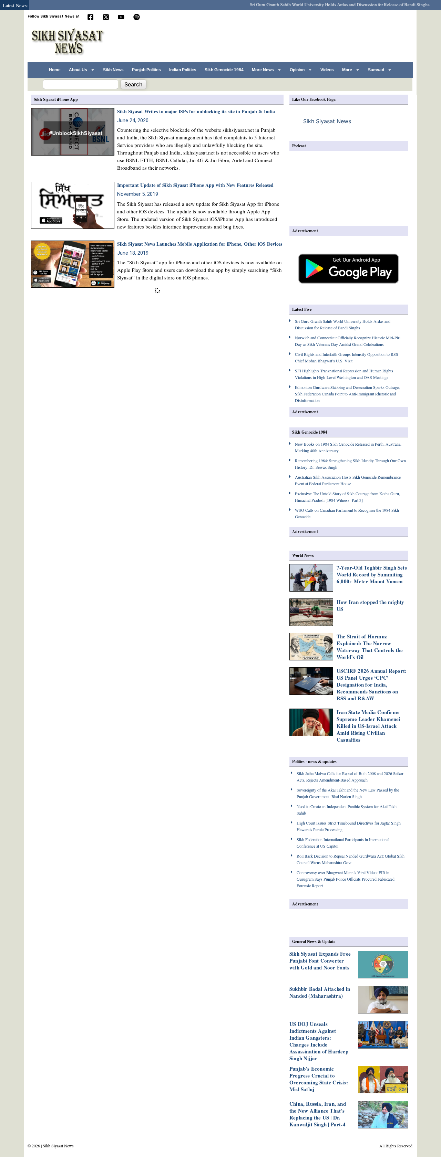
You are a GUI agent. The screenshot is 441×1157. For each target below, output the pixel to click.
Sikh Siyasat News (327, 121)
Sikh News (113, 69)
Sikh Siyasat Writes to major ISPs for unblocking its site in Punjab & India (196, 111)
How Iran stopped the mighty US (370, 605)
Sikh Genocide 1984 (224, 69)
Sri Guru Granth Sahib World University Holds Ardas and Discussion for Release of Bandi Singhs (328, 4)
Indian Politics (182, 69)
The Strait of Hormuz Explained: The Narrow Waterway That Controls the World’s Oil (370, 647)
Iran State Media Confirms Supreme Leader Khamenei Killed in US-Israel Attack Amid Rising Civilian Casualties (368, 725)
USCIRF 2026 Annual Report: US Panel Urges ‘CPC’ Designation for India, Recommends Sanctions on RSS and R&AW (372, 684)
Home (55, 69)
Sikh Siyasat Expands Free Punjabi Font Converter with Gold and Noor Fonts (320, 960)
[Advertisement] (285, 40)
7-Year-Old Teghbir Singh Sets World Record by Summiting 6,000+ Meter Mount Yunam (372, 574)
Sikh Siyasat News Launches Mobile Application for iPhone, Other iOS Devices (199, 243)
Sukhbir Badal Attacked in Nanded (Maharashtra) (319, 992)
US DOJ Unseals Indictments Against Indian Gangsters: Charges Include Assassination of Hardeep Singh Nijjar (318, 1041)
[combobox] (80, 84)
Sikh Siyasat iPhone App (56, 99)
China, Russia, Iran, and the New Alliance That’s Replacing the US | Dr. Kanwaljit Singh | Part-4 (317, 1114)
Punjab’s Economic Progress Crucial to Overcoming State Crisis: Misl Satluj (318, 1079)
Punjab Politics (146, 69)
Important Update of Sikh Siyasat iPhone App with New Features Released (195, 185)
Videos (327, 69)
